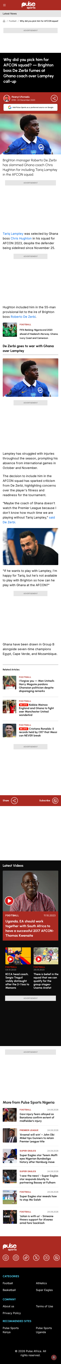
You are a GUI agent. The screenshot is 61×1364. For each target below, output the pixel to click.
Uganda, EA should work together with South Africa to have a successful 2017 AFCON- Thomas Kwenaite (29, 928)
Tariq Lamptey (13, 233)
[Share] (54, 98)
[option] (18, 970)
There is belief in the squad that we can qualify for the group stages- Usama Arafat (46, 981)
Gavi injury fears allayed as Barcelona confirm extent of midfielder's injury (37, 1117)
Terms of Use (44, 1306)
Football (12, 21)
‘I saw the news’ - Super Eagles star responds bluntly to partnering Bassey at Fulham (39, 1179)
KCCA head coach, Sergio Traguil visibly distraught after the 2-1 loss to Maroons (17, 981)
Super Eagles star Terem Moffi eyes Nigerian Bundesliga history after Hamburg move (38, 1159)
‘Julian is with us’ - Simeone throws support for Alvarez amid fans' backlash (36, 1220)
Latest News (10, 13)
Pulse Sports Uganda (44, 1330)
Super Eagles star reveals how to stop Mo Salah (38, 1198)
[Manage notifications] (54, 1357)
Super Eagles (28, 1150)
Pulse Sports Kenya (11, 1330)
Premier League (29, 1130)
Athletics (41, 1283)
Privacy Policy (12, 1313)
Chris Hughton (21, 238)
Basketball (9, 1290)
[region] (30, 969)
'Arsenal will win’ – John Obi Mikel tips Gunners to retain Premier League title (37, 1138)
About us (8, 1306)
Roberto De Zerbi (23, 316)
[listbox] (31, 969)
